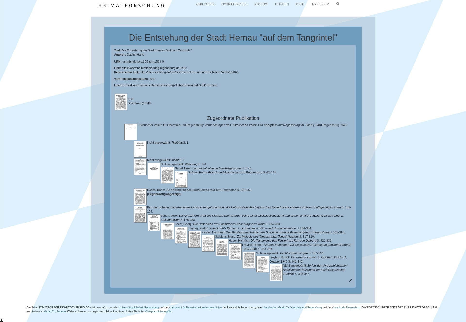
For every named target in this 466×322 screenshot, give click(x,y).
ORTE (300, 4)
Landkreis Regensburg (346, 307)
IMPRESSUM (320, 4)
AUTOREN (282, 4)
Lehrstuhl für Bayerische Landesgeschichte (196, 307)
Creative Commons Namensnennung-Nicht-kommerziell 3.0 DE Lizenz (171, 85)
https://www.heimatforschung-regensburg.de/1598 (154, 68)
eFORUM (261, 4)
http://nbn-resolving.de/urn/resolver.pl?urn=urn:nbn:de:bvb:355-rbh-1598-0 (190, 72)
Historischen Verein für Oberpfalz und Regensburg (292, 307)
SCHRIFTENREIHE (235, 4)
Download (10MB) (140, 103)
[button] (1, 320)
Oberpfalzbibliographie (158, 311)
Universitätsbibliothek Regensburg (139, 307)
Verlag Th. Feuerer (55, 311)
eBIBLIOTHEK (205, 4)
